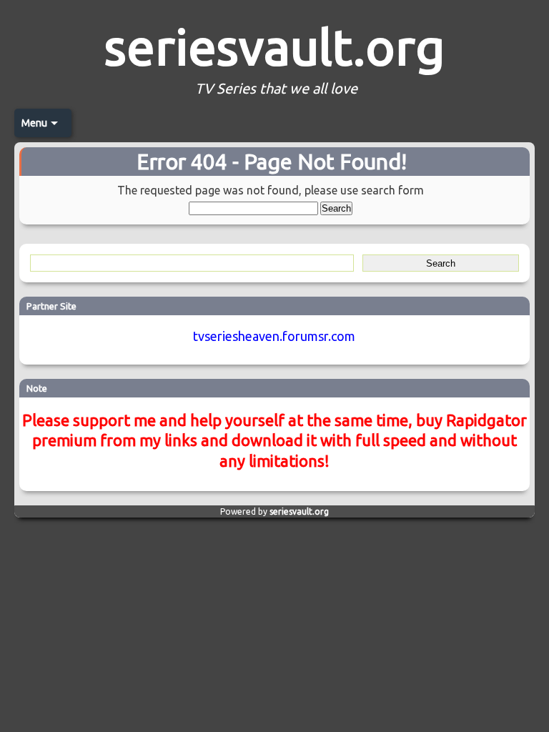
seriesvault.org (274, 46)
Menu (34, 123)
